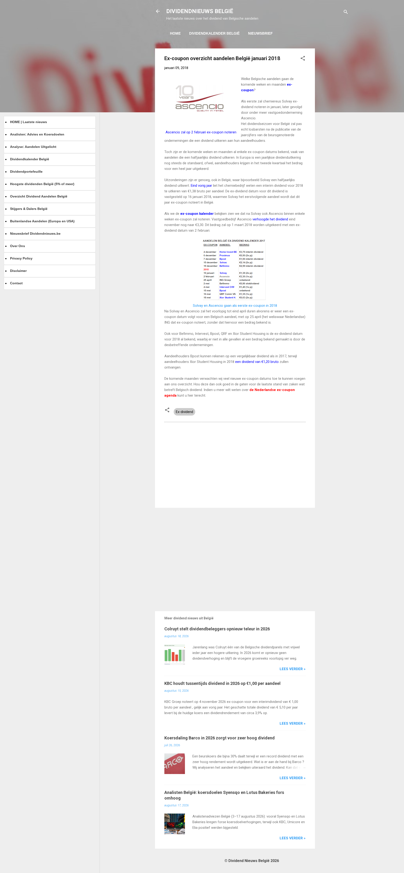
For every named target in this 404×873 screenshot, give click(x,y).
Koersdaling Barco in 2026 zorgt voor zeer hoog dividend (219, 737)
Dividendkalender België (214, 33)
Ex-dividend (184, 412)
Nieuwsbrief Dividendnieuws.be (35, 233)
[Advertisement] (334, 118)
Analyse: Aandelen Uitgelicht (33, 147)
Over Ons (17, 246)
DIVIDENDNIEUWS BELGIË (199, 11)
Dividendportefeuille (26, 171)
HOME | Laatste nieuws (28, 122)
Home (175, 33)
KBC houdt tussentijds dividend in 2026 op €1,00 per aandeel (222, 683)
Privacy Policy (21, 258)
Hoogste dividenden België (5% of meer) (42, 184)
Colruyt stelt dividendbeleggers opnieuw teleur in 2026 (217, 628)
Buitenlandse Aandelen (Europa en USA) (42, 221)
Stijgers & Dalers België (28, 209)
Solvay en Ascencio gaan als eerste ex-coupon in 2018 (235, 305)
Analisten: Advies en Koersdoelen (37, 134)
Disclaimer (18, 271)
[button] (303, 59)
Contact (16, 283)
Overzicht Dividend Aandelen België (38, 196)
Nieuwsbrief (260, 33)
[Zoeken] (346, 13)
